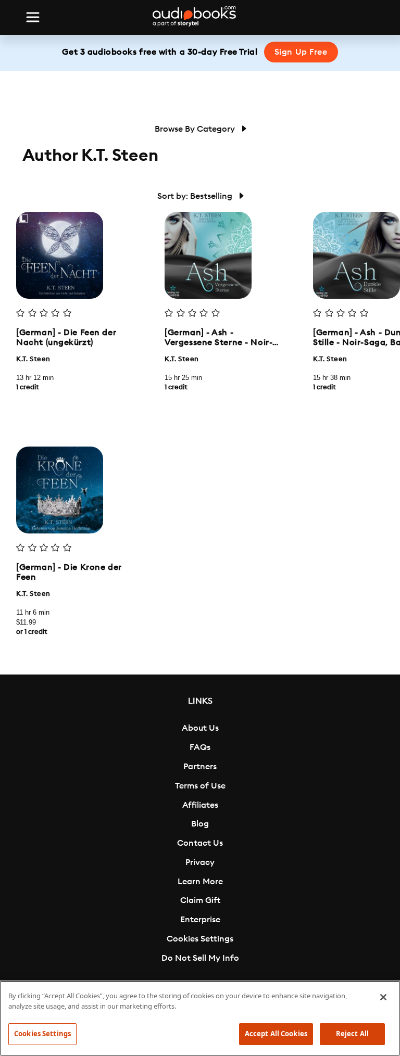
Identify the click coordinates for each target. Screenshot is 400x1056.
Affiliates (200, 805)
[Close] (383, 997)
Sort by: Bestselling (195, 196)
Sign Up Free (301, 52)
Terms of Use (200, 786)
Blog (200, 824)
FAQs (200, 747)
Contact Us (200, 843)
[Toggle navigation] (33, 17)
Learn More (200, 881)
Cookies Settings (200, 939)
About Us (200, 728)
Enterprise (200, 919)
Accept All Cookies (276, 1033)
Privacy (200, 862)
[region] (200, 1018)
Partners (200, 766)
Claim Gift (200, 900)
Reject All (352, 1033)
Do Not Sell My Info (200, 958)
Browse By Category (196, 129)
